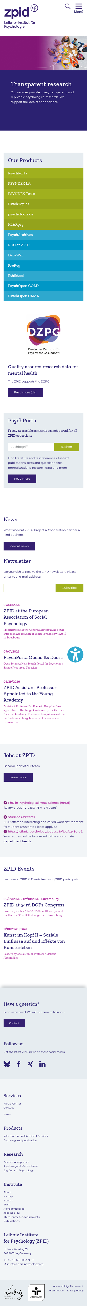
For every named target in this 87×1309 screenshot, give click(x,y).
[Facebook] (18, 1064)
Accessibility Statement (68, 1286)
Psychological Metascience (21, 1166)
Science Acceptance (16, 1162)
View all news (19, 546)
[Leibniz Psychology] (21, 28)
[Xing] (30, 1064)
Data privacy (75, 1290)
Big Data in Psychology (18, 1170)
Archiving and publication (20, 1140)
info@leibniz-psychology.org (25, 1264)
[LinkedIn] (42, 1064)
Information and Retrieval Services (26, 1136)
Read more (22, 478)
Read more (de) (25, 392)
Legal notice (56, 1290)
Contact (14, 1023)
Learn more (18, 777)
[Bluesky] (7, 1064)
